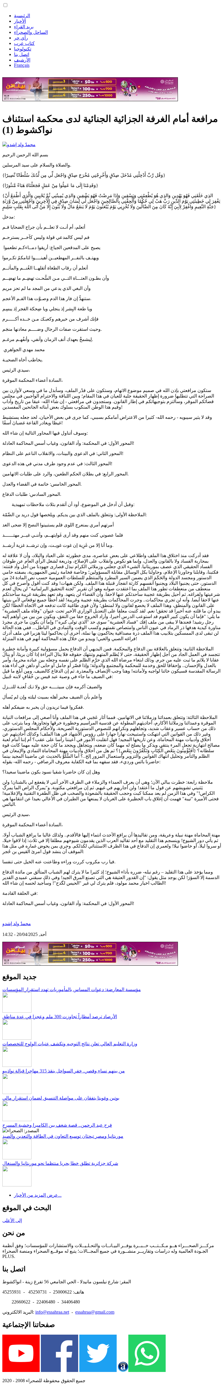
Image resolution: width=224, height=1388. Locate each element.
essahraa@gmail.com (94, 1312)
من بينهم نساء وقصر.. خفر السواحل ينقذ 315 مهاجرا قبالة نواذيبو (63, 1070)
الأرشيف (22, 59)
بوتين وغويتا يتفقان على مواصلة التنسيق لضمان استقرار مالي (60, 1097)
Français (21, 65)
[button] (5, 5)
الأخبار (20, 21)
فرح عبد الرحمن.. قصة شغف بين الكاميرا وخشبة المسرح (57, 1125)
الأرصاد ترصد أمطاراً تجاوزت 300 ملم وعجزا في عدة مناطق (59, 1016)
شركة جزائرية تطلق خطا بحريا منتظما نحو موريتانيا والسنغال (60, 1163)
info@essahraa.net (52, 1312)
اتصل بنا (21, 54)
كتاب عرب (24, 43)
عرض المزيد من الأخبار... (38, 1195)
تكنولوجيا (22, 48)
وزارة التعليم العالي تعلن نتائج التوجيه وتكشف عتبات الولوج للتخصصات (69, 1043)
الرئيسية (22, 15)
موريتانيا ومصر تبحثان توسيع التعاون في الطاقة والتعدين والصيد (62, 1136)
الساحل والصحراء (31, 32)
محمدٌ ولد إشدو (16, 923)
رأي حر (21, 37)
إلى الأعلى (12, 1220)
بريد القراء (24, 26)
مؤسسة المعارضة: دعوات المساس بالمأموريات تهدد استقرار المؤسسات (71, 989)
